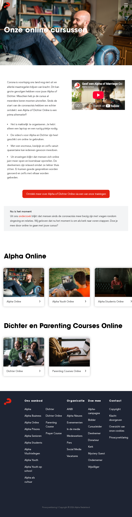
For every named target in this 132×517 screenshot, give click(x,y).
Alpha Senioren (33, 435)
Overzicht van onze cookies (117, 428)
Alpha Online (31, 422)
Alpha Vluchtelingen (32, 451)
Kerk (90, 446)
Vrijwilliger (93, 466)
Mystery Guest (96, 453)
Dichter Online (54, 415)
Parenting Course (51, 424)
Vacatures (72, 456)
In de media (73, 429)
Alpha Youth (31, 460)
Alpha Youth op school (33, 469)
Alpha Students (33, 442)
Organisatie (76, 401)
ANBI (70, 409)
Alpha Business (32, 415)
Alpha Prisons (32, 429)
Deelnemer (94, 433)
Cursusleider (95, 426)
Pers (69, 442)
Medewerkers (74, 435)
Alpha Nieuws (74, 415)
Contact (115, 401)
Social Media (74, 449)
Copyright (115, 409)
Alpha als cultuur (29, 479)
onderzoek (25, 216)
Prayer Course (54, 433)
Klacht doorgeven (115, 417)
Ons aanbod (33, 401)
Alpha (27, 409)
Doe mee (94, 401)
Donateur (93, 440)
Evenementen (75, 422)
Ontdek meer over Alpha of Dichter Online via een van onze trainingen (66, 193)
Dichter (50, 409)
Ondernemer (95, 460)
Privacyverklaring (118, 437)
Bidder (92, 419)
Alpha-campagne (94, 411)
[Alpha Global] (7, 6)
